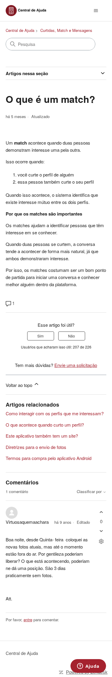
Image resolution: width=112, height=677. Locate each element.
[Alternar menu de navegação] (95, 11)
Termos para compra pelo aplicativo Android (48, 458)
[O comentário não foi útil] (101, 531)
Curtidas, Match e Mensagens (66, 30)
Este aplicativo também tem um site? (42, 436)
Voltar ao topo (19, 385)
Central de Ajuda (20, 30)
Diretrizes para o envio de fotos (36, 447)
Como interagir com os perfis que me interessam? (55, 413)
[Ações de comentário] (101, 541)
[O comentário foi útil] (101, 512)
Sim (40, 335)
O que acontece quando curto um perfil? (45, 425)
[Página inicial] (28, 10)
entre (28, 619)
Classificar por (90, 491)
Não (71, 335)
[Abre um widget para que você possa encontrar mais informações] (88, 666)
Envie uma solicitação (75, 365)
